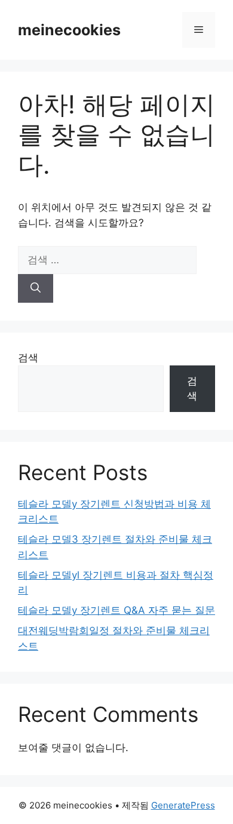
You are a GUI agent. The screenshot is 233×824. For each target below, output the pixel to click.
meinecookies (69, 30)
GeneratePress (183, 805)
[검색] (35, 288)
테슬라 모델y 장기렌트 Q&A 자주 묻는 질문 (116, 610)
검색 (28, 358)
